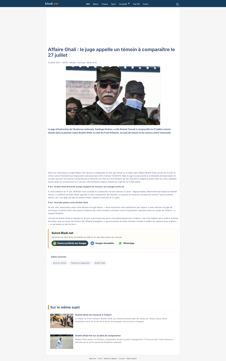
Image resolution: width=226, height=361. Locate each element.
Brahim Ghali (85, 132)
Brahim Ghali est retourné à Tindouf (93, 315)
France (105, 4)
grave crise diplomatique (117, 218)
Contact (122, 358)
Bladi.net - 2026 (95, 358)
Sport (113, 4)
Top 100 (136, 4)
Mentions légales (110, 358)
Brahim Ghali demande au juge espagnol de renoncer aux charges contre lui (89, 186)
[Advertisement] (113, 27)
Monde (73, 62)
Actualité (123, 4)
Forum (145, 4)
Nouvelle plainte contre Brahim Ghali (71, 202)
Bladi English (132, 358)
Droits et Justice (59, 263)
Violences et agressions (80, 263)
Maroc (96, 4)
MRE (88, 4)
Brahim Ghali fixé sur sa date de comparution (98, 335)
